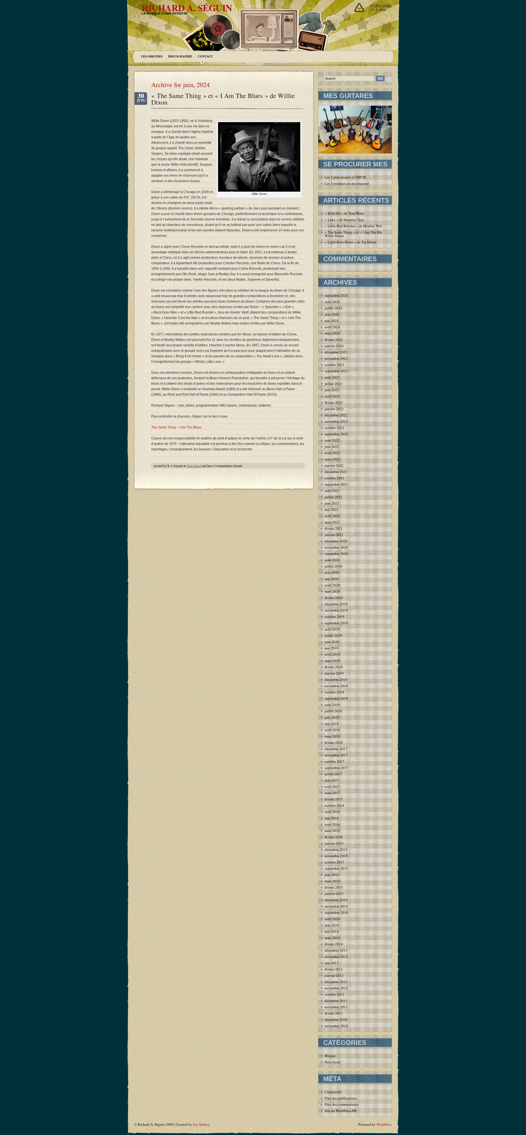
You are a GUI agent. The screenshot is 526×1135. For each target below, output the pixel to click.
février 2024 (334, 339)
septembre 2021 (336, 484)
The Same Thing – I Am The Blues (176, 427)
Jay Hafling (201, 1124)
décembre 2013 (336, 950)
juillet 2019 (333, 635)
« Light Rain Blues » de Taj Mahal (350, 242)
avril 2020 (332, 585)
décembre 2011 (336, 1000)
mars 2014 (332, 937)
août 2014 (332, 918)
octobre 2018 (334, 692)
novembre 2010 (336, 1025)
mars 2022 (332, 459)
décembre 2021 (336, 471)
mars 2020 (332, 591)
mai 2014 (332, 931)
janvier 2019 (334, 673)
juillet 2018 (333, 710)
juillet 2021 (333, 496)
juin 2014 (332, 925)
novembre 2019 (336, 610)
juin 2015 (332, 874)
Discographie (180, 56)
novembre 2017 (336, 755)
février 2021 (334, 528)
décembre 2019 (336, 603)
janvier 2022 (334, 465)
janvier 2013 (334, 975)
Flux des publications (341, 1098)
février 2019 (334, 666)
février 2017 (334, 799)
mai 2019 (332, 648)
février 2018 (334, 742)
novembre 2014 (336, 906)
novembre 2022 (336, 421)
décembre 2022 (336, 415)
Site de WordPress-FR (340, 1110)
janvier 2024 (334, 345)
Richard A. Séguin (187, 8)
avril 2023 (332, 396)
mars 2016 (332, 830)
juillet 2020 (333, 566)
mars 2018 (332, 736)
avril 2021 (332, 515)
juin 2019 (332, 641)
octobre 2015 (334, 862)
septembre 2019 (336, 622)
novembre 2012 (336, 988)
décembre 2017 (336, 748)
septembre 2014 (336, 912)
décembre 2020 (336, 540)
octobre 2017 (334, 761)
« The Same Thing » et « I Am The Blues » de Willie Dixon (223, 98)
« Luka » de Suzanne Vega (344, 219)
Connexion (333, 1091)
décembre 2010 (336, 1019)
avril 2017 (332, 786)
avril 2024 (332, 326)
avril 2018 (332, 729)
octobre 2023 (334, 364)
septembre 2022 (336, 433)
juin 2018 (332, 717)
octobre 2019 (334, 616)
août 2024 (332, 301)
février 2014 (334, 943)
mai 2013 (332, 962)
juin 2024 (332, 314)
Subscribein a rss (381, 8)
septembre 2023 (336, 370)
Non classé (194, 465)
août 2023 (332, 377)
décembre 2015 (336, 849)
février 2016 (334, 836)
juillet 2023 (333, 383)
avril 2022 (332, 452)
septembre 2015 (336, 868)
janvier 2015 (334, 893)
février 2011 (334, 1013)
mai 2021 (332, 509)
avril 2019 (332, 654)
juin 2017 (332, 780)
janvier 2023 (334, 408)
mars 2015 (332, 880)
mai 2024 (332, 320)
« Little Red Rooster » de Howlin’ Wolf (354, 225)
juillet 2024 (333, 308)
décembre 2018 (336, 679)
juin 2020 (332, 572)
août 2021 (332, 490)
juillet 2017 (333, 773)
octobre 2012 (334, 994)
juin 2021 (332, 503)
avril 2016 (332, 824)
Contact (205, 56)
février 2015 (334, 887)
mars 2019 (332, 660)
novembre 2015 (336, 855)
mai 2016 (332, 818)
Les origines (151, 56)
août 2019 (332, 629)
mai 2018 (332, 723)
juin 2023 (332, 389)
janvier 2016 (334, 843)
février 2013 (334, 969)
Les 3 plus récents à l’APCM (345, 177)
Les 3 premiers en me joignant (347, 183)
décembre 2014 (336, 899)
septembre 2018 (336, 698)
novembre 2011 (336, 1006)
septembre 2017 (336, 767)
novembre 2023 (336, 358)
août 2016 (332, 811)
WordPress (384, 1124)
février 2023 (334, 402)
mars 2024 (332, 333)
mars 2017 (332, 792)
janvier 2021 (334, 534)
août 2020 (332, 559)
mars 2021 (332, 522)
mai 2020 (332, 578)
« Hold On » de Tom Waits (344, 213)
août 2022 (332, 440)
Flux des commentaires (342, 1104)
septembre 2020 (336, 553)
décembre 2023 (336, 352)
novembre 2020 (336, 547)
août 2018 (332, 704)
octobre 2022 (334, 427)
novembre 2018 (336, 685)
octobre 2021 (334, 478)
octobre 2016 (334, 805)
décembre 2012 (336, 981)
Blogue (330, 1055)
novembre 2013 (336, 956)
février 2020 (334, 597)
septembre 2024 (336, 295)
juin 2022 (332, 446)
